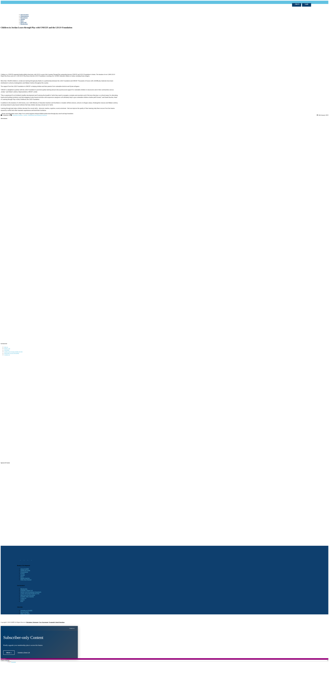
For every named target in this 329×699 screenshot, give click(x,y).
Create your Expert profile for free (13, 351)
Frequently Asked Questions (57, 622)
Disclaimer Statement (32, 622)
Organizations (24, 572)
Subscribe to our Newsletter (11, 353)
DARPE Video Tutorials (27, 596)
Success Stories (24, 612)
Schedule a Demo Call (26, 590)
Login (306, 4)
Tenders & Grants (25, 570)
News (22, 576)
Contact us (7, 355)
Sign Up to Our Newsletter (27, 595)
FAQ (21, 601)
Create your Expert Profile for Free (29, 593)
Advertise (6, 350)
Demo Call (7, 348)
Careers (22, 599)
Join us (6, 347)
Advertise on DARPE (26, 610)
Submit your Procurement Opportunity (30, 592)
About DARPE (24, 569)
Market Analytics (25, 578)
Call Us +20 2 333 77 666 (24, 2)
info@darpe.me (36, 2)
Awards (22, 575)
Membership (23, 589)
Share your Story (25, 613)
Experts (22, 573)
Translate (13, 662)
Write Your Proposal (25, 579)
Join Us (297, 4)
